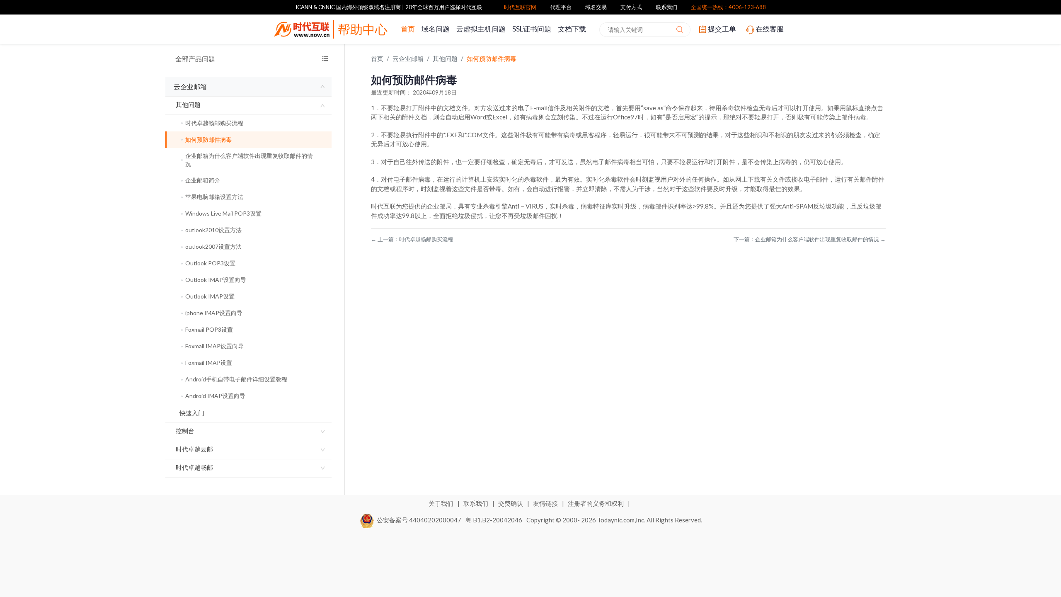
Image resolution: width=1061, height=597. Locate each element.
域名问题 (435, 28)
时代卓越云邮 (194, 449)
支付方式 (631, 7)
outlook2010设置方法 (213, 229)
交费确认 (511, 503)
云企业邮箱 (190, 86)
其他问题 (188, 104)
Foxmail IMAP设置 (208, 362)
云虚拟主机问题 (481, 28)
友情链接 (546, 503)
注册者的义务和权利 (596, 503)
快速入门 (191, 413)
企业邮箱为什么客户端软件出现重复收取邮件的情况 (249, 159)
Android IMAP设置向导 (215, 395)
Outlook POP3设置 (210, 263)
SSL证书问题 (531, 28)
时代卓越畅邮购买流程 (214, 122)
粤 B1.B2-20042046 (493, 520)
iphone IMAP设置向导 (213, 312)
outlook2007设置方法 (213, 246)
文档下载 (572, 28)
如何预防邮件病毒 (208, 139)
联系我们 (666, 7)
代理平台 (561, 7)
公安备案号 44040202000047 (419, 520)
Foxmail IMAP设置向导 (214, 345)
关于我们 (442, 503)
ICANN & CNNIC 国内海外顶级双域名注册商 (348, 7)
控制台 (185, 430)
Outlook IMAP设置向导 (215, 279)
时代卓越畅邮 (194, 467)
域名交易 (596, 7)
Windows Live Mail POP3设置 (223, 213)
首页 (408, 28)
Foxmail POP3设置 (209, 329)
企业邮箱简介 (202, 180)
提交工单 (722, 28)
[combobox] (644, 29)
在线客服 (770, 28)
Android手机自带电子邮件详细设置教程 (236, 379)
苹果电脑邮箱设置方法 (214, 196)
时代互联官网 (520, 7)
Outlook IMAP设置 (210, 296)
